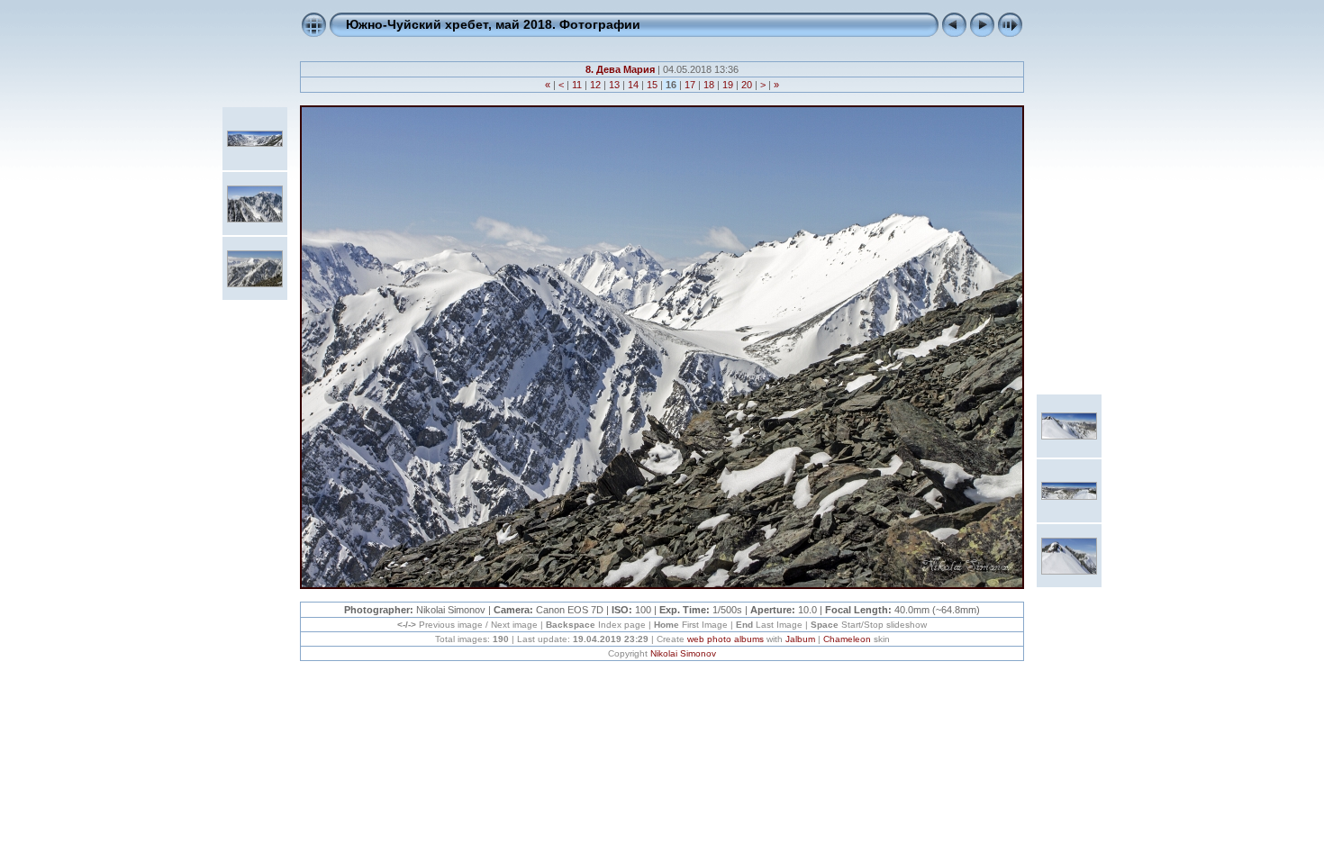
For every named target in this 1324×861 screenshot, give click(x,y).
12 (595, 84)
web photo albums (725, 639)
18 (709, 84)
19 (728, 84)
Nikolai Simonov (683, 653)
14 (633, 84)
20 (747, 84)
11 (577, 84)
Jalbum (800, 639)
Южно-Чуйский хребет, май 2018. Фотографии (493, 24)
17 (690, 84)
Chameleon (847, 639)
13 (614, 84)
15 (652, 84)
